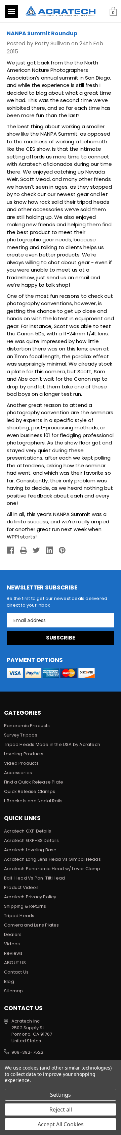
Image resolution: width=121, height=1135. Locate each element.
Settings (60, 1094)
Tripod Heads (19, 915)
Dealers (13, 934)
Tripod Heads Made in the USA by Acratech (52, 744)
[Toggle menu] (11, 11)
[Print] (23, 550)
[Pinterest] (62, 550)
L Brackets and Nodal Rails (33, 801)
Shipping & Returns (25, 906)
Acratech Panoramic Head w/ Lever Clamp (52, 868)
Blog (9, 981)
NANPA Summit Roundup (42, 33)
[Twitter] (36, 550)
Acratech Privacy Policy (30, 897)
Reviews (13, 953)
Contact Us (16, 972)
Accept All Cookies (61, 1124)
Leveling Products (23, 754)
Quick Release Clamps (29, 791)
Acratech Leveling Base (30, 850)
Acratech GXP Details (27, 831)
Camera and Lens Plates (31, 925)
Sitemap (13, 991)
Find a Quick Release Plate (33, 782)
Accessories (18, 772)
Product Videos (21, 887)
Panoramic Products (27, 725)
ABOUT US (15, 962)
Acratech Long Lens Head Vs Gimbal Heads (52, 859)
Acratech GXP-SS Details (31, 840)
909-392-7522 (27, 1052)
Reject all (60, 1109)
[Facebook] (10, 550)
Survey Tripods (20, 735)
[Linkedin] (49, 550)
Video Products (21, 763)
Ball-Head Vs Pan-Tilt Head (34, 878)
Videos (12, 944)
